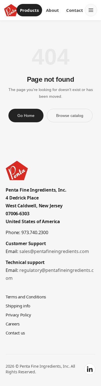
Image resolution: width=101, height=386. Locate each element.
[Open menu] (91, 10)
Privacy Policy (18, 315)
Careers (13, 324)
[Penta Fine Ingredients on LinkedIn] (89, 369)
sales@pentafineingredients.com (54, 251)
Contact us (15, 333)
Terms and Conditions (26, 297)
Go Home (26, 115)
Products (29, 10)
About (52, 10)
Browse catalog (69, 115)
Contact (74, 10)
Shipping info (18, 306)
